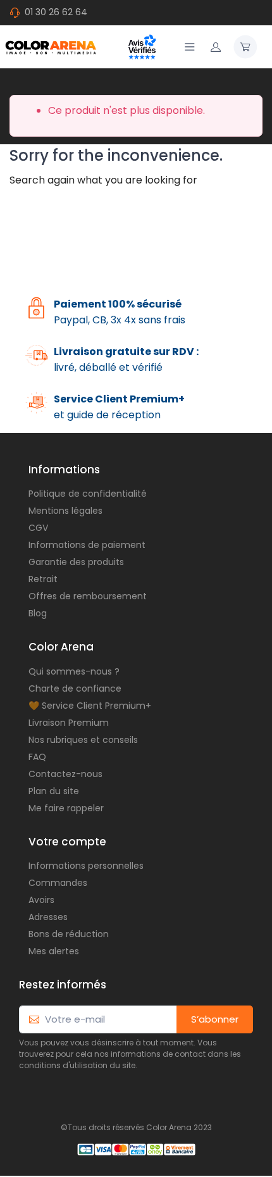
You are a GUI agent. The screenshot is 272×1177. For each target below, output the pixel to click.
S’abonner (214, 1019)
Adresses (48, 917)
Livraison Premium (68, 722)
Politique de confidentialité (87, 493)
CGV (38, 527)
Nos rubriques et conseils (83, 739)
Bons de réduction (68, 934)
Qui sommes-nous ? (74, 671)
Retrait (43, 579)
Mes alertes (53, 951)
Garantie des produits (76, 562)
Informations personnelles (86, 865)
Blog (37, 613)
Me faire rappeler (66, 808)
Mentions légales (65, 510)
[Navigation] (189, 46)
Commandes (57, 882)
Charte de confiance (74, 688)
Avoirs (41, 900)
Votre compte (67, 841)
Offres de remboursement (87, 596)
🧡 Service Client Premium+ (89, 705)
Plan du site (53, 791)
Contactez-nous (65, 774)
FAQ (37, 756)
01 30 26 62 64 (56, 12)
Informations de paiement (86, 545)
